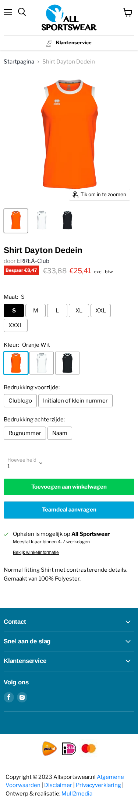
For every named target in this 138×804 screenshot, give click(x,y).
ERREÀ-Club (33, 261)
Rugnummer (24, 433)
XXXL (15, 325)
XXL (100, 310)
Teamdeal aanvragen (69, 509)
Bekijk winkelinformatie (36, 552)
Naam (59, 433)
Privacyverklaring (98, 785)
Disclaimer (58, 785)
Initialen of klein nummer (75, 400)
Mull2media (76, 793)
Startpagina (19, 61)
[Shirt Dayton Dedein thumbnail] (16, 221)
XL (78, 310)
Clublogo (20, 400)
